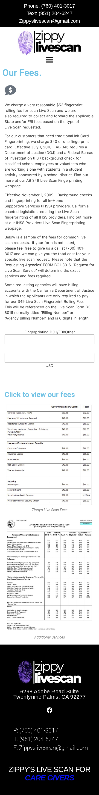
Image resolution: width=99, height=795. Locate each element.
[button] (49, 59)
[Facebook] (49, 710)
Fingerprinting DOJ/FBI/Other (49, 332)
